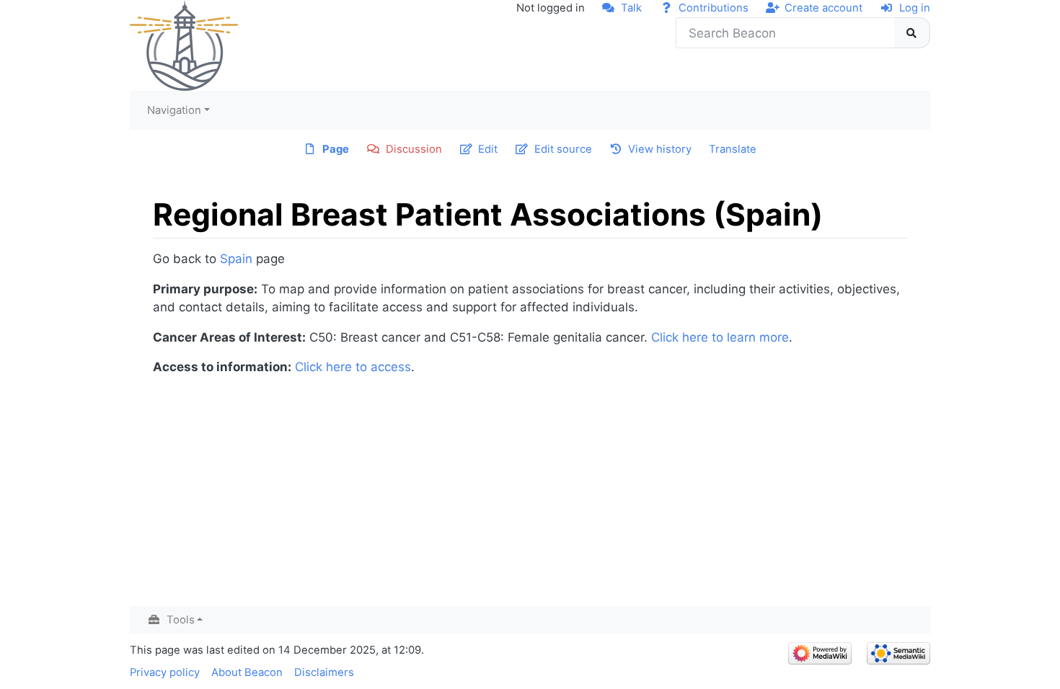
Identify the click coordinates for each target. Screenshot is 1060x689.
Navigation (174, 110)
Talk (631, 7)
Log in (914, 7)
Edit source (563, 149)
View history (660, 149)
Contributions (713, 7)
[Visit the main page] (184, 44)
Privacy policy (165, 672)
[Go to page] (912, 33)
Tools (181, 619)
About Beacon (247, 672)
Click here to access (353, 367)
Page (335, 149)
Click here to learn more (720, 337)
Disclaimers (324, 672)
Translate (732, 149)
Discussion (414, 149)
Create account (823, 7)
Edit (488, 149)
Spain (236, 259)
